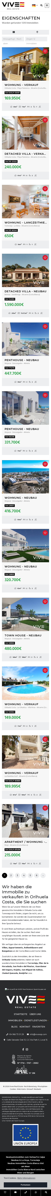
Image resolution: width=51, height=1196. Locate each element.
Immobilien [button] (15, 1020)
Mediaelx (37, 1089)
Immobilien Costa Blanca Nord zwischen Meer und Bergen (25, 1171)
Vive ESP (13, 6)
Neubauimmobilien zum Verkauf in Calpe (25, 1157)
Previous (5, 64)
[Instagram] (27, 1050)
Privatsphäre (42, 1086)
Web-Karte (21, 1089)
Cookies (13, 1089)
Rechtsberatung (30, 1086)
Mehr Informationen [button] (26, 1178)
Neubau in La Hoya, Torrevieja (25, 1160)
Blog (14, 1027)
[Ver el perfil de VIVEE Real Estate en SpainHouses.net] (25, 990)
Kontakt (24, 1027)
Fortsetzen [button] (25, 1185)
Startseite (20, 1014)
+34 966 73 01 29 (16, 1034)
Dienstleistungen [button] (35, 1020)
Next (45, 64)
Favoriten (38, 1027)
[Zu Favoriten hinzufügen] (45, 51)
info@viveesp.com (38, 1034)
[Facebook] (23, 1050)
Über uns (35, 1014)
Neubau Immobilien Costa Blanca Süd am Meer (26, 1165)
